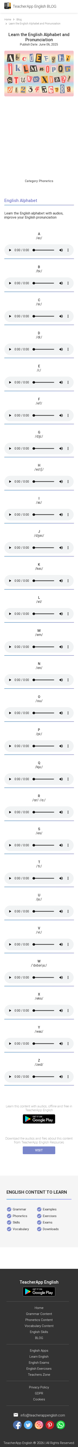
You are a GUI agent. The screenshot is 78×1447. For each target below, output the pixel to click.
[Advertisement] (39, 138)
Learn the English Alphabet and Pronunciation (34, 23)
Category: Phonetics (39, 181)
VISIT (39, 1150)
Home (7, 19)
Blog (19, 19)
